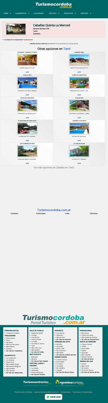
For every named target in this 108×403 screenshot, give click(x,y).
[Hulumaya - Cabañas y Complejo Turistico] (27, 66)
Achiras (83, 364)
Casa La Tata (27, 75)
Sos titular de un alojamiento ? (18, 40)
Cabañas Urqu (79, 52)
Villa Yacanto (10, 371)
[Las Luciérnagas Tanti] (27, 157)
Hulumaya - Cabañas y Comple (27, 52)
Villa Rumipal (10, 368)
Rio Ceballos (60, 368)
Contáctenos (65, 392)
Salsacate (59, 335)
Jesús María (60, 362)
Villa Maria (59, 353)
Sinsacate (84, 353)
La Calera (59, 364)
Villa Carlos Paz (36, 348)
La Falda (34, 342)
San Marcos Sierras (37, 344)
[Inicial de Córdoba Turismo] (54, 8)
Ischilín (83, 346)
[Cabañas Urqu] (79, 66)
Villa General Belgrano (13, 366)
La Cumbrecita (11, 358)
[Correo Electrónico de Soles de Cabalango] (27, 118)
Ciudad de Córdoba (12, 333)
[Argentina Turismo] (69, 389)
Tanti (33, 346)
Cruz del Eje (35, 337)
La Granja (59, 366)
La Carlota (34, 368)
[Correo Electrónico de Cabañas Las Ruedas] (79, 141)
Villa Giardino (35, 350)
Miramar (34, 359)
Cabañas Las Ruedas (79, 120)
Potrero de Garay (87, 335)
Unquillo (59, 370)
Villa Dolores (10, 347)
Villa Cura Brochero (12, 344)
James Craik (60, 348)
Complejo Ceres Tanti (79, 75)
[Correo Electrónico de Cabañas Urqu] (79, 73)
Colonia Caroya (61, 360)
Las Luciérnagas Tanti (27, 143)
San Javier (9, 342)
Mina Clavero (10, 338)
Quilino (83, 351)
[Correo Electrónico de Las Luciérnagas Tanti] (27, 164)
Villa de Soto (60, 337)
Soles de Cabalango (27, 98)
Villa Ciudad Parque (12, 364)
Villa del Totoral (86, 357)
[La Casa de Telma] (79, 157)
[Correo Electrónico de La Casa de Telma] (79, 164)
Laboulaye (34, 370)
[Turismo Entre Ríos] (37, 389)
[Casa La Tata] (27, 89)
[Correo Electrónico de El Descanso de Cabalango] (27, 141)
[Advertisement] (54, 189)
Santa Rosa (10, 362)
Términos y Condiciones (82, 392)
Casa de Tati (79, 98)
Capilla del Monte (37, 333)
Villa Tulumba (85, 355)
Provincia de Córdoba (23, 392)
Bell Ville (59, 344)
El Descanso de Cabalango (27, 120)
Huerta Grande (36, 339)
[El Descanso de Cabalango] (27, 134)
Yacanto (9, 349)
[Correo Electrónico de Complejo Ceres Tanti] (79, 96)
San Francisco (61, 351)
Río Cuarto (85, 368)
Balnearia (34, 357)
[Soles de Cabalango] (27, 112)
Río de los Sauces (87, 370)
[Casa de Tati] (79, 112)
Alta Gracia (85, 333)
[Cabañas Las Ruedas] (79, 134)
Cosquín (34, 335)
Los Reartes (10, 360)
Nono (8, 340)
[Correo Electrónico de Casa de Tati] (79, 118)
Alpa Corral (85, 366)
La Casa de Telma (79, 143)
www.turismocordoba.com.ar (46, 392)
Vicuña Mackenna (37, 372)
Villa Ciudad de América (89, 337)
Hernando (59, 346)
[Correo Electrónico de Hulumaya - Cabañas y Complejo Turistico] (27, 73)
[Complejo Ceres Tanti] (79, 89)
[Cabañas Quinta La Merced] (16, 35)
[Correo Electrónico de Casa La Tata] (27, 96)
